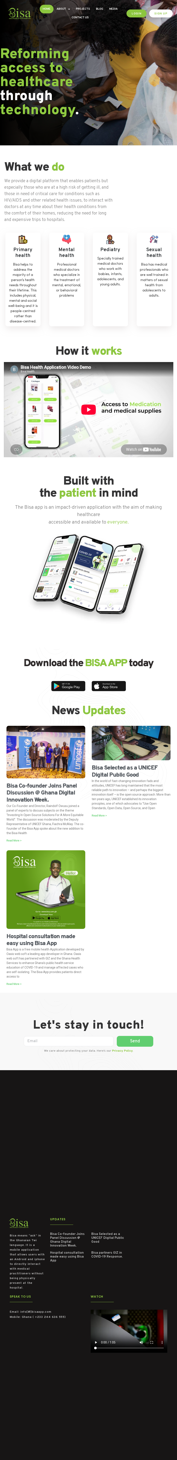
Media (113, 9)
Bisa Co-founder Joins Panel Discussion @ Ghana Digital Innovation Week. (41, 793)
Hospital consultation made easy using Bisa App (40, 940)
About (61, 9)
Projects (83, 9)
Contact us (80, 17)
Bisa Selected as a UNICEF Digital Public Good (125, 771)
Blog (99, 9)
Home (47, 9)
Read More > (14, 840)
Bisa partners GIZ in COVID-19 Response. (107, 1255)
